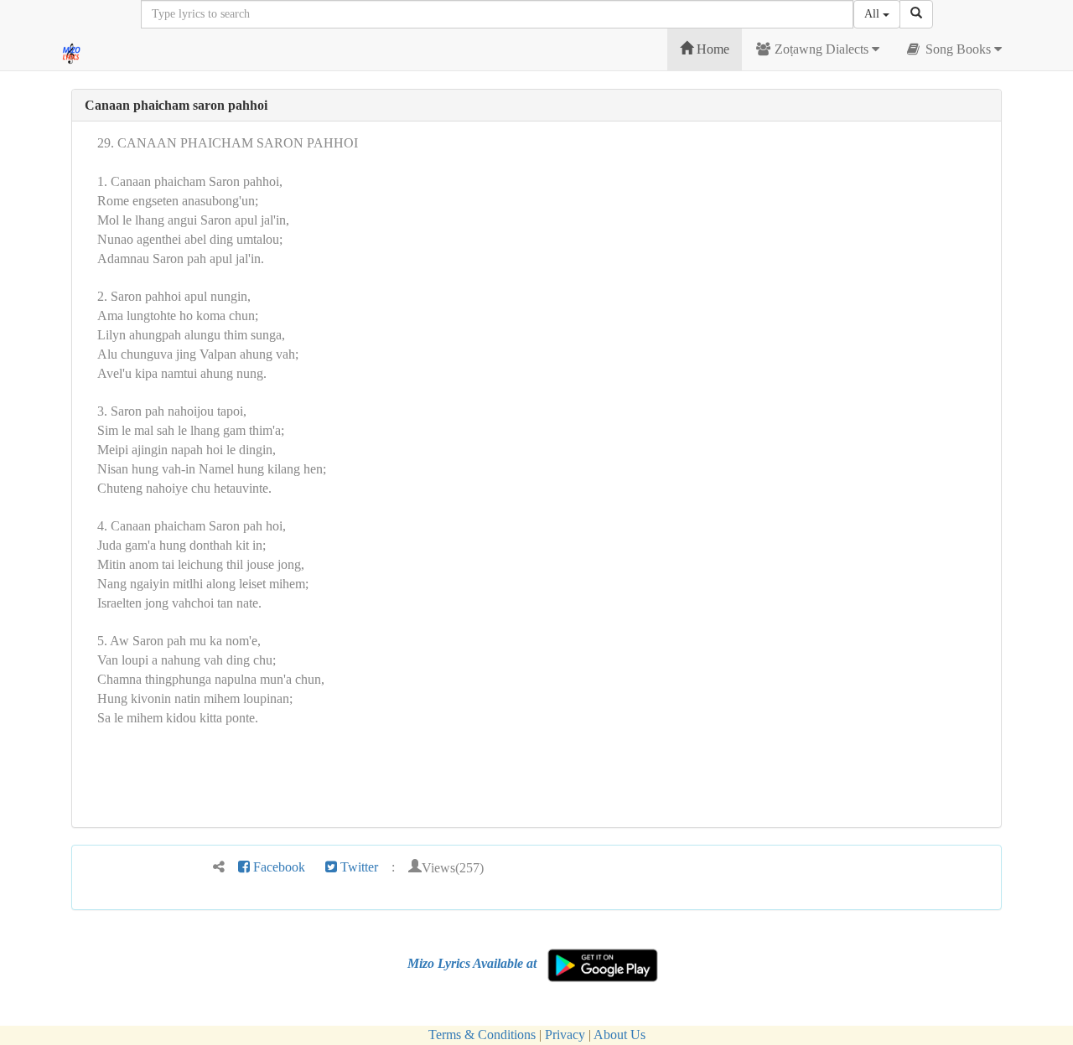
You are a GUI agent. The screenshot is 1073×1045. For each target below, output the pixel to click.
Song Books (958, 49)
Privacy (565, 1034)
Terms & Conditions (482, 1034)
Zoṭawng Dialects (821, 49)
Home (711, 49)
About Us (619, 1034)
